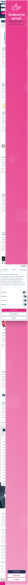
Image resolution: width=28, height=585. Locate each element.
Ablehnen (14, 318)
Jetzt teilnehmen (16, 571)
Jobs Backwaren (4, 522)
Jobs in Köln (3, 538)
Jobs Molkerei (4, 520)
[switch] (25, 296)
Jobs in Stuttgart (4, 542)
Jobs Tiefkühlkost (5, 524)
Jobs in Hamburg (4, 534)
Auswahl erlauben (14, 314)
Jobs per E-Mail (5, 422)
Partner (2, 566)
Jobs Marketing (4, 552)
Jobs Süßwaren (4, 518)
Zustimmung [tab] (5, 269)
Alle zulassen (14, 310)
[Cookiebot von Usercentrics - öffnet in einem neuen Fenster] (21, 266)
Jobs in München (4, 536)
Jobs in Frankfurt (4, 540)
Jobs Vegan (3, 525)
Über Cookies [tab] (23, 269)
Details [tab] (14, 269)
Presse (2, 568)
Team (2, 564)
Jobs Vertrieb (4, 554)
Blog (2, 570)
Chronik (2, 572)
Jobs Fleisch (3, 516)
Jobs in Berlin (4, 532)
